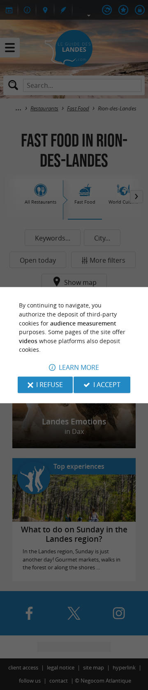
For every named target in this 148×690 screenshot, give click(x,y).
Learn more (79, 367)
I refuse (49, 384)
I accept (106, 384)
